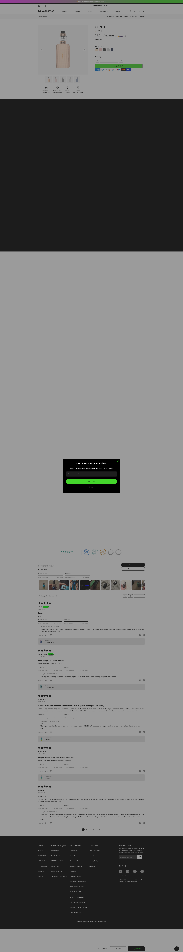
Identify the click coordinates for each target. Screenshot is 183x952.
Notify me (91, 481)
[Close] (118, 461)
